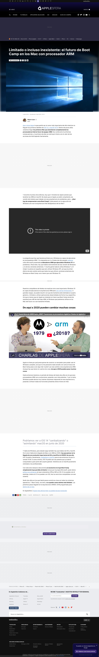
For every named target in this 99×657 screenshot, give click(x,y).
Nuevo (86, 9)
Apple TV (25, 598)
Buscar (87, 614)
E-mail (27, 60)
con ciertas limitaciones (64, 291)
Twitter (89, 15)
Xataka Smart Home (13, 632)
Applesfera (49, 8)
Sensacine (35, 626)
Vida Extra (23, 628)
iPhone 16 (22, 586)
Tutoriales (25, 596)
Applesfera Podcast (14, 596)
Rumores (11, 601)
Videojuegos (79, 38)
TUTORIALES (23, 15)
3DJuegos (23, 626)
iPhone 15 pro (49, 586)
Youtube (86, 15)
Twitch (78, 15)
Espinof (35, 628)
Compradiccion (72, 630)
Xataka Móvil (12, 628)
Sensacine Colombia (35, 646)
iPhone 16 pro (29, 586)
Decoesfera (71, 628)
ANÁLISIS (54, 15)
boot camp (45, 495)
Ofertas (25, 601)
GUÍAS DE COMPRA (65, 15)
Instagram (84, 15)
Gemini (58, 38)
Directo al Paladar (49, 626)
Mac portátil (40, 596)
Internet (72, 38)
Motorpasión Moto (61, 628)
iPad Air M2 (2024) (39, 586)
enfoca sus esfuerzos (30, 472)
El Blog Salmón (84, 626)
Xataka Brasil (12, 646)
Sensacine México (37, 643)
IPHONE (15, 15)
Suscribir (74, 595)
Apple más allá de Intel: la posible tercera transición (50, 491)
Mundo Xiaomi (12, 634)
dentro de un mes (28, 487)
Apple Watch (51, 38)
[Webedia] (13, 619)
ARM (52, 495)
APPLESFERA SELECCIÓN (37, 15)
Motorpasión (60, 626)
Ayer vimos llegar (28, 125)
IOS (48, 15)
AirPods (45, 38)
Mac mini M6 (24, 38)
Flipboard (81, 15)
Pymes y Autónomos (83, 629)
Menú (13, 9)
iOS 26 (38, 604)
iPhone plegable (32, 38)
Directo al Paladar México (49, 644)
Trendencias (71, 626)
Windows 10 (37, 495)
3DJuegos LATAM (25, 643)
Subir (85, 620)
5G (67, 38)
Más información (60, 655)
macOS (30, 495)
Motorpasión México (60, 644)
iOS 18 (77, 586)
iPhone (63, 38)
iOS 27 (39, 38)
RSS (68, 607)
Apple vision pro (69, 586)
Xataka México (12, 643)
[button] (32, 119)
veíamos (70, 260)
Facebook (20, 60)
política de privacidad (70, 598)
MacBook (11, 604)
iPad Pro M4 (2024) (59, 586)
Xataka (10, 626)
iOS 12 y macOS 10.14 (51, 127)
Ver (50, 533)
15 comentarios (14, 60)
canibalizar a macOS (47, 457)
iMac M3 (83, 586)
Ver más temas (14, 607)
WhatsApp (39, 601)
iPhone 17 (25, 604)
